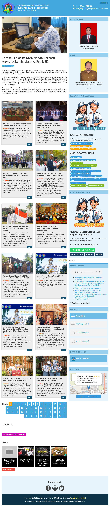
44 (41, 416)
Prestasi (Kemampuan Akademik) (80, 168)
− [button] (73, 379)
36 (45, 412)
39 (60, 412)
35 (41, 412)
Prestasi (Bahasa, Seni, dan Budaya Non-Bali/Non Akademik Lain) (88, 179)
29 (12, 412)
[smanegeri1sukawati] (48, 490)
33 (31, 412)
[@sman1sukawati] (61, 490)
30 (17, 412)
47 (55, 416)
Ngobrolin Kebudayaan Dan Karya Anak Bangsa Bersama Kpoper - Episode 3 (91, 295)
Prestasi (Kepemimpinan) (78, 183)
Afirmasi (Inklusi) (76, 157)
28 (8, 412)
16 (12, 408)
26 (60, 408)
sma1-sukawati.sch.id (78, 498)
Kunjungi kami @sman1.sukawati (14, 434)
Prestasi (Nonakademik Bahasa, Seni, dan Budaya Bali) (86, 176)
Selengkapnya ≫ (8, 469)
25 (55, 408)
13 (60, 404)
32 (27, 412)
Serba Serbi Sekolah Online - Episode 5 (88, 289)
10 (45, 404)
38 (55, 412)
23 (45, 408)
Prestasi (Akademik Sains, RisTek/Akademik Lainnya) (86, 170)
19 (27, 408)
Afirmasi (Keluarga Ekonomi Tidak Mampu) (83, 160)
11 (50, 404)
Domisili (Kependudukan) (78, 185)
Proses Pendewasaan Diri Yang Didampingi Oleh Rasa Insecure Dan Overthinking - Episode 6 (89, 285)
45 (45, 416)
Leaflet (87, 393)
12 (55, 404)
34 (36, 412)
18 (22, 408)
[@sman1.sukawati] (55, 490)
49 (64, 416)
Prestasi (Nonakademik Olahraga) (80, 173)
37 (50, 412)
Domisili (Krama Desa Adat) (95, 185)
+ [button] (73, 375)
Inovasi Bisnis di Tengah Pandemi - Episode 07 (90, 281)
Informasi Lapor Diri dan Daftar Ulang (81, 143)
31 (22, 412)
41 (27, 416)
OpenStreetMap (95, 393)
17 (17, 408)
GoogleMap (82, 397)
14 (64, 404)
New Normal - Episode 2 (83, 298)
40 (64, 412)
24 (50, 408)
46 (50, 416)
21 (36, 408)
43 (36, 416)
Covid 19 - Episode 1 (82, 300)
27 (64, 408)
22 (41, 408)
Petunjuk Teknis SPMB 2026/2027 (81, 146)
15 (8, 408)
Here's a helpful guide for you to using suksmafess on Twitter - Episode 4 (88, 291)
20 (31, 408)
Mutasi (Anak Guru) (76, 162)
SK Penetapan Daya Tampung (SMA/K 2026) (83, 148)
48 (60, 416)
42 (31, 416)
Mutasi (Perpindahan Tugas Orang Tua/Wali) (83, 165)
